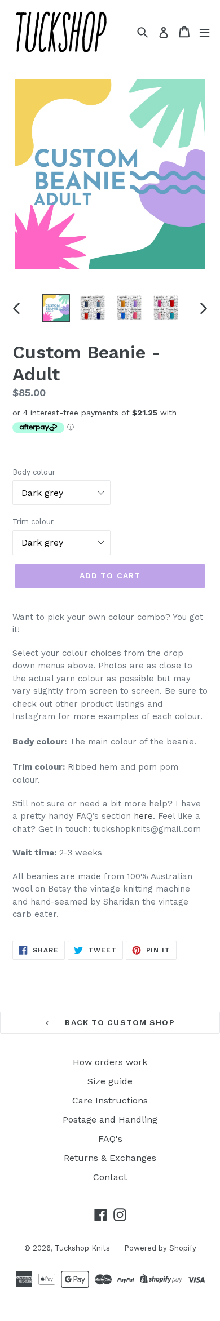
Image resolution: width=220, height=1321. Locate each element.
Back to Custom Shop (118, 1022)
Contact (110, 1177)
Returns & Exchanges (110, 1157)
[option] (56, 308)
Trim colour (33, 521)
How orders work (110, 1062)
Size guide (110, 1081)
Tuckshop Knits (82, 1248)
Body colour (33, 472)
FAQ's (110, 1138)
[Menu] (204, 32)
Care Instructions (110, 1100)
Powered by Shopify (160, 1248)
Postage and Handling (110, 1119)
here (143, 816)
